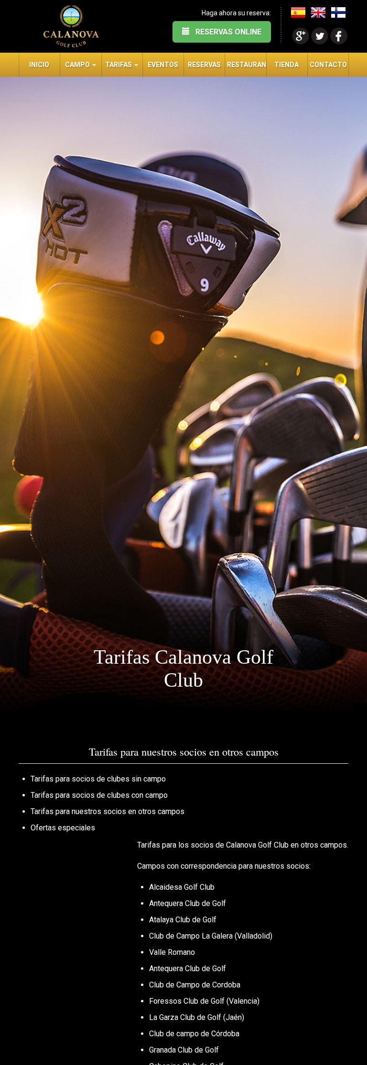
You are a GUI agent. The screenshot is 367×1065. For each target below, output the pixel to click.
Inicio (39, 64)
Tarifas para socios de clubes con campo (99, 795)
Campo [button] (78, 64)
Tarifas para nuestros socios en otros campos (107, 811)
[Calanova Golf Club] (71, 26)
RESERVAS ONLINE (225, 31)
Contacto (328, 64)
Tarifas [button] (119, 64)
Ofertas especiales (63, 827)
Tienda (286, 64)
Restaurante (246, 64)
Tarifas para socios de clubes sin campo (98, 778)
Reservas (204, 64)
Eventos (163, 64)
